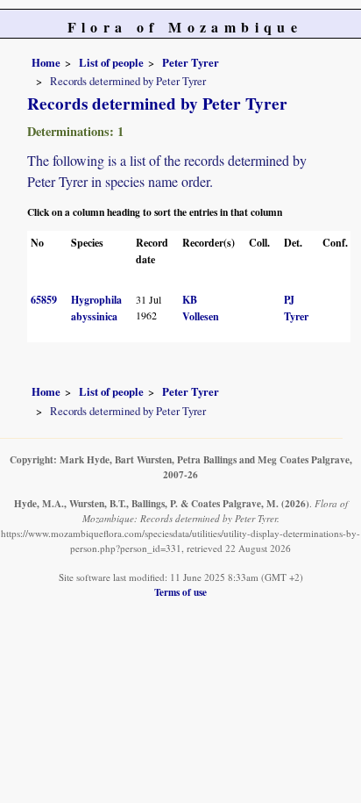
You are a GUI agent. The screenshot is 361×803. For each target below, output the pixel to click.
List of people (111, 62)
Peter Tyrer (190, 62)
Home (46, 62)
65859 (44, 299)
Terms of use (180, 591)
